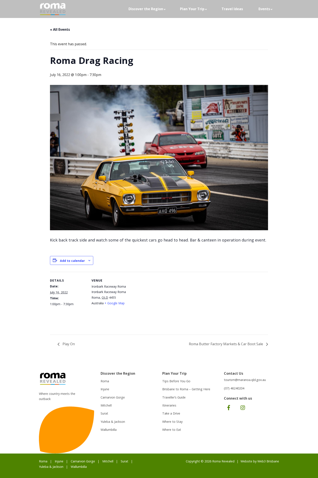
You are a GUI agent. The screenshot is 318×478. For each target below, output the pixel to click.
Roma (105, 381)
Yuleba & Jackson (113, 422)
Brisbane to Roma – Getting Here (186, 389)
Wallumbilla (109, 430)
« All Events (60, 29)
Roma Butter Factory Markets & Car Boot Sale (226, 344)
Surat (104, 413)
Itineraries (169, 405)
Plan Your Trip (192, 8)
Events (264, 8)
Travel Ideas (232, 8)
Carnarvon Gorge (113, 397)
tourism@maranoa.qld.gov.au (245, 380)
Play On (68, 344)
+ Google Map (114, 303)
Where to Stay (172, 422)
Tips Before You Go (176, 381)
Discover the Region (145, 8)
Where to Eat (171, 430)
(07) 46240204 (234, 388)
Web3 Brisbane (268, 461)
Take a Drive (171, 413)
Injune (105, 389)
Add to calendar (72, 261)
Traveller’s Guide (174, 397)
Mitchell (106, 405)
